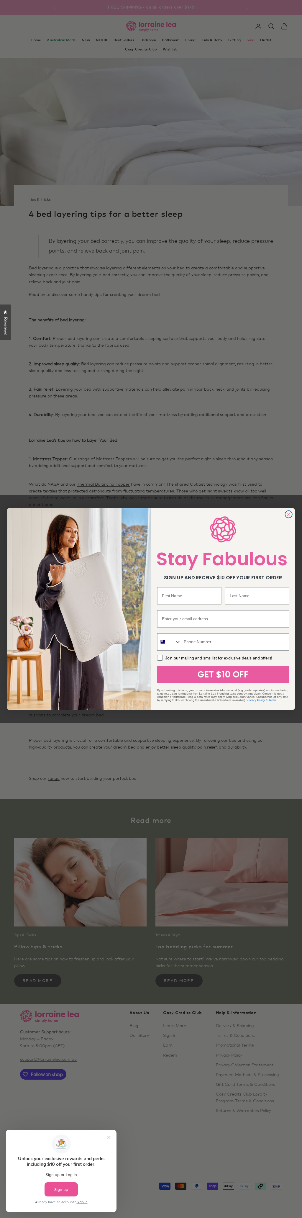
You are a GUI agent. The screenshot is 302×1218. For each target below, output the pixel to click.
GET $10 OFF (223, 674)
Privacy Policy (256, 700)
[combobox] (169, 641)
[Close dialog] (288, 514)
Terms (272, 700)
